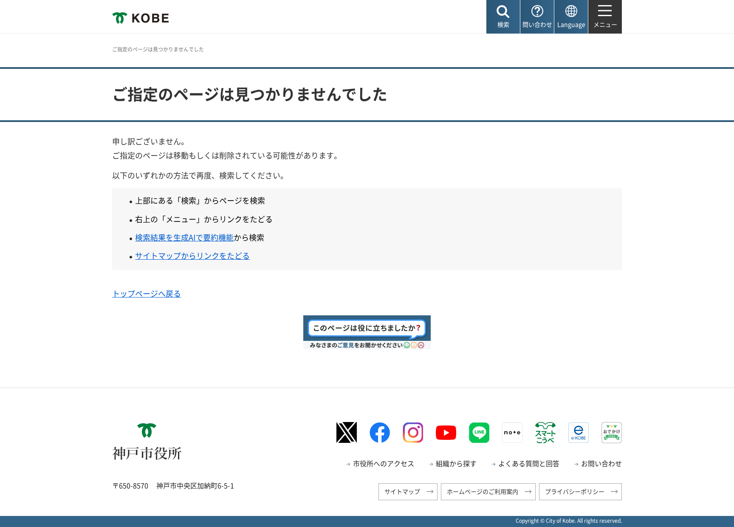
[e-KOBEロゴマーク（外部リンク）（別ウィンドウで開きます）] (578, 432)
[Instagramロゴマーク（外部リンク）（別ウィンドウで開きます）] (413, 432)
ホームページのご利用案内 (482, 491)
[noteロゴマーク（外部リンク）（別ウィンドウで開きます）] (512, 432)
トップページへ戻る (146, 293)
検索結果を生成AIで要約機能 (184, 237)
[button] (503, 17)
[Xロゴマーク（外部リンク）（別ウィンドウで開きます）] (346, 432)
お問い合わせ (601, 463)
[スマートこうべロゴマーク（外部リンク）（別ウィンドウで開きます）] (545, 432)
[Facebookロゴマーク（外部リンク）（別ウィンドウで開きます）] (380, 432)
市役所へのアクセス (383, 463)
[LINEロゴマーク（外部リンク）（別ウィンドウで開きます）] (479, 432)
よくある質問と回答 (528, 463)
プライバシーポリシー (574, 491)
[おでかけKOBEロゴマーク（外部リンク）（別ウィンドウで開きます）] (611, 432)
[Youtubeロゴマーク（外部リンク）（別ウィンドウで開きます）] (446, 432)
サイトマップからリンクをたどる (192, 255)
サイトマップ (402, 491)
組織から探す (456, 463)
